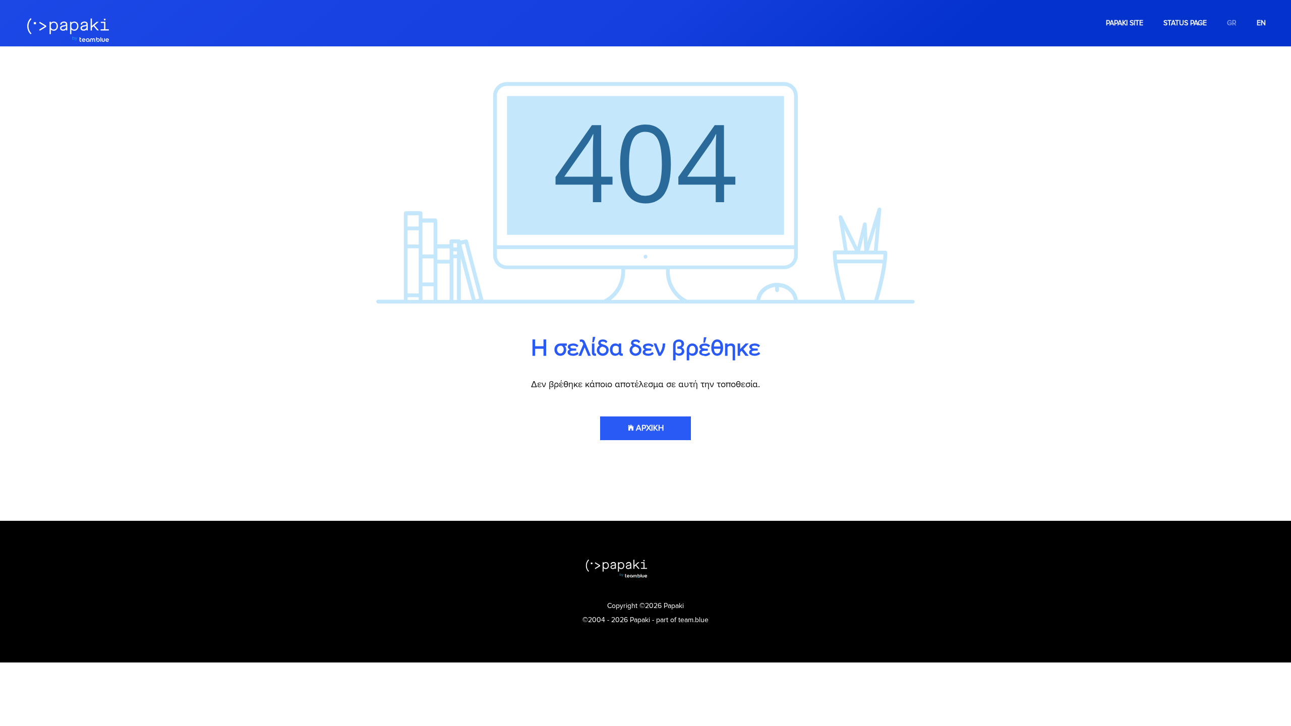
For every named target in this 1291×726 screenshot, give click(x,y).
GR (1232, 23)
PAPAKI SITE (1124, 23)
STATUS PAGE (1185, 23)
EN (1261, 23)
